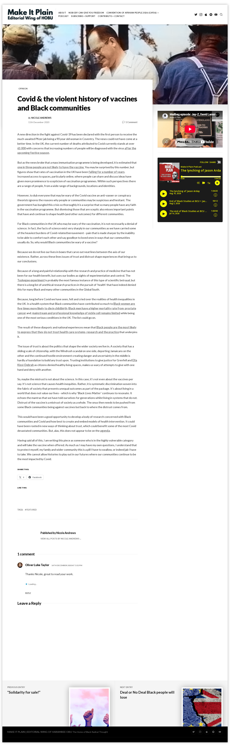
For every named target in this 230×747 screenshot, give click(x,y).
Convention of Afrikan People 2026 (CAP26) (131, 12)
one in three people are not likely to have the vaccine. (50, 167)
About (62, 12)
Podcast (63, 16)
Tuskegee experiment (31, 280)
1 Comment (131, 122)
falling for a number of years (107, 172)
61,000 (21, 148)
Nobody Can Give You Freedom (86, 12)
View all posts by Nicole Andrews (60, 538)
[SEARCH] (221, 14)
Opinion (23, 88)
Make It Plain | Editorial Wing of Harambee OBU (39, 731)
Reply (28, 593)
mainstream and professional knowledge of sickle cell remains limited (76, 313)
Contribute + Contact (111, 16)
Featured (31, 509)
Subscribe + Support (83, 16)
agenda (105, 430)
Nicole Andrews (41, 118)
